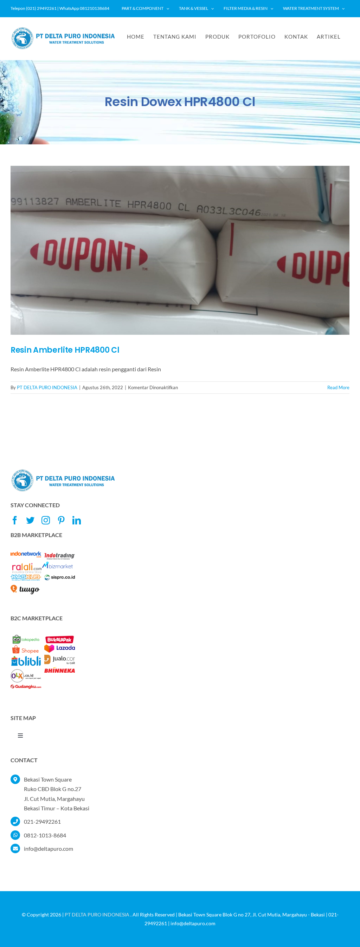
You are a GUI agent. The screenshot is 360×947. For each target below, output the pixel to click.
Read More (338, 387)
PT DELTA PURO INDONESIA (47, 387)
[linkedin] (76, 520)
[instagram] (45, 520)
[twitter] (30, 520)
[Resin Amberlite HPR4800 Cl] (180, 250)
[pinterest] (61, 520)
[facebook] (15, 520)
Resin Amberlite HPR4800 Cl (65, 350)
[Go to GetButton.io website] (343, 940)
